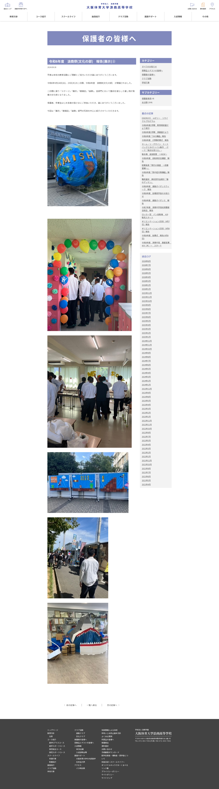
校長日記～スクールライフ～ (113, 762)
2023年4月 (146, 404)
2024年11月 (147, 344)
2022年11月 (147, 424)
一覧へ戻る (92, 705)
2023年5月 (146, 400)
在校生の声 (80, 762)
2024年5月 (146, 368)
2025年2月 (146, 333)
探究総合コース (55, 749)
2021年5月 (146, 480)
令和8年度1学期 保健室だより (155, 132)
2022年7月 (146, 436)
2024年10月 (147, 348)
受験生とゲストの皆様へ (152, 70)
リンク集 (105, 768)
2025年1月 (146, 336)
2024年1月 (146, 384)
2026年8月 (146, 261)
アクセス (77, 765)
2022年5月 (146, 440)
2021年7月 (146, 472)
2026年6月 (146, 269)
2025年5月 (146, 320)
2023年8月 (146, 396)
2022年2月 (146, 452)
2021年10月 (147, 464)
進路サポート (150, 16)
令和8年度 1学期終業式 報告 (155, 140)
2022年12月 (147, 420)
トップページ (52, 730)
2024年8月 (146, 356)
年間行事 (52, 758)
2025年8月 (146, 309)
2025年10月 (147, 301)
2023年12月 (147, 388)
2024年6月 (146, 364)
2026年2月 (146, 285)
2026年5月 (146, 273)
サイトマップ (107, 778)
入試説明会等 (81, 752)
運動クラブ (80, 733)
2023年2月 (146, 412)
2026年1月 (146, 289)
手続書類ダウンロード (110, 752)
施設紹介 (96, 16)
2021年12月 (147, 460)
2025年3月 (146, 328)
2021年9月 (146, 468)
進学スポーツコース (57, 746)
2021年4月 (146, 484)
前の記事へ (71, 705)
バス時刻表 (80, 768)
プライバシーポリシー (110, 771)
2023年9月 (146, 392)
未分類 (145, 102)
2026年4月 (146, 277)
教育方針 (14, 16)
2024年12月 (147, 340)
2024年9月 (146, 352)
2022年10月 (147, 428)
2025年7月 (146, 313)
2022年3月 (146, 448)
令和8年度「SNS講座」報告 (154, 136)
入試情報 (178, 16)
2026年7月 (146, 265)
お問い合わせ (107, 749)
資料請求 (105, 746)
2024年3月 (146, 376)
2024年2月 (146, 380)
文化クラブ (80, 736)
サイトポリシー (108, 774)
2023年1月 (146, 416)
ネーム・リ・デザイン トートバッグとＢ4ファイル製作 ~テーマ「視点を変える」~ (155, 147)
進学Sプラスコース (56, 742)
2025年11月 (147, 297)
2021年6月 (146, 476)
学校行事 (145, 82)
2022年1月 (146, 456)
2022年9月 (146, 432)
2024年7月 (146, 360)
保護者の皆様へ (148, 74)
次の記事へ (112, 705)
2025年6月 (146, 317)
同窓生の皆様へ (108, 739)
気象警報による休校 (109, 730)
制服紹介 (52, 762)
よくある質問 (107, 736)
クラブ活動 (123, 16)
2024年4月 (146, 372)
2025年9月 (146, 305)
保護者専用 (146, 98)
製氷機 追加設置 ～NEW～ (154, 154)
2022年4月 (146, 444)
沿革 (51, 736)
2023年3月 (146, 408)
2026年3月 (146, 281)
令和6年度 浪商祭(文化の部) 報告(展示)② (82, 61)
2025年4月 (146, 325)
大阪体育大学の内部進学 (86, 758)
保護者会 (105, 742)
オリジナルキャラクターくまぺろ (115, 765)
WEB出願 (80, 749)
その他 (205, 16)
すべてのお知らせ (149, 66)
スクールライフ (68, 16)
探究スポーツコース (57, 752)
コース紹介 (41, 16)
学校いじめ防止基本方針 (111, 733)
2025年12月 (147, 293)
